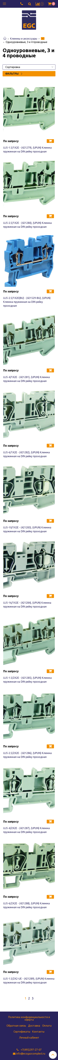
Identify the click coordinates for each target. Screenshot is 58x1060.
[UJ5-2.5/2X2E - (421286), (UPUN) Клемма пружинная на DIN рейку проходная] (29, 716)
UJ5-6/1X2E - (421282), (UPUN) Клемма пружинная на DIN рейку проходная (26, 454)
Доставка (34, 1025)
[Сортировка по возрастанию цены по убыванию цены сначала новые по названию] (29, 67)
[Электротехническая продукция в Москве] (29, 19)
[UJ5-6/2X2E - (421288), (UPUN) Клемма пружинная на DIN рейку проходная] (29, 866)
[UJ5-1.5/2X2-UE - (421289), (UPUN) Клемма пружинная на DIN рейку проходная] (29, 941)
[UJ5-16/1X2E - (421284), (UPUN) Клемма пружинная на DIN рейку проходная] (29, 565)
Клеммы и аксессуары (23, 38)
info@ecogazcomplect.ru (30, 1053)
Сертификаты (22, 1031)
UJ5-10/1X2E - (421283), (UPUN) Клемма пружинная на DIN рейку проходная (27, 529)
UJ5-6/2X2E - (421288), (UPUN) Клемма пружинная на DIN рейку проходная (26, 905)
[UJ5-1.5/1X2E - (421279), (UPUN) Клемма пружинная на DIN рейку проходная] (29, 110)
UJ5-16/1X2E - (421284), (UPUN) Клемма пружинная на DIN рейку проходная (27, 604)
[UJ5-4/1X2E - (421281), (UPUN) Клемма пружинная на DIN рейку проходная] (29, 340)
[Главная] (4, 38)
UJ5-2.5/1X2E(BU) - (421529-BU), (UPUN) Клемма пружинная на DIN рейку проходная (27, 301)
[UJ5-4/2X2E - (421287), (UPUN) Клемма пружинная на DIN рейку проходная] (29, 791)
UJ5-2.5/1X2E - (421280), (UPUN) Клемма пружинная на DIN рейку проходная (27, 224)
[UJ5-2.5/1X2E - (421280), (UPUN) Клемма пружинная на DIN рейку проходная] (29, 186)
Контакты (38, 1031)
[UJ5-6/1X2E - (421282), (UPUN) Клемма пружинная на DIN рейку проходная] (29, 415)
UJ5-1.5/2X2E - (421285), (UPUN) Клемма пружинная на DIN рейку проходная (27, 679)
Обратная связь (16, 1025)
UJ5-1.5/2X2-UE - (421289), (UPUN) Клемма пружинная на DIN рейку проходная (28, 980)
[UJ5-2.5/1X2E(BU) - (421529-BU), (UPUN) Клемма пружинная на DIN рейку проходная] (29, 261)
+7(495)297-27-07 (31, 1049)
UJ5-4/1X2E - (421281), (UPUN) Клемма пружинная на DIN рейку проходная (26, 379)
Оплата (47, 1025)
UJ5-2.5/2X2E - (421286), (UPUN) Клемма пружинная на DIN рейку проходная (27, 755)
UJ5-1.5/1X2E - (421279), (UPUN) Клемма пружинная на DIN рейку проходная (27, 149)
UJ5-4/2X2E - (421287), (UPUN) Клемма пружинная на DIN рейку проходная (26, 830)
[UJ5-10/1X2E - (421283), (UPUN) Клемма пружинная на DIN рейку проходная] (29, 490)
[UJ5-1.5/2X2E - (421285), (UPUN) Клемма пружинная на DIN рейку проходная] (29, 641)
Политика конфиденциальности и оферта (29, 1018)
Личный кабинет (29, 1037)
